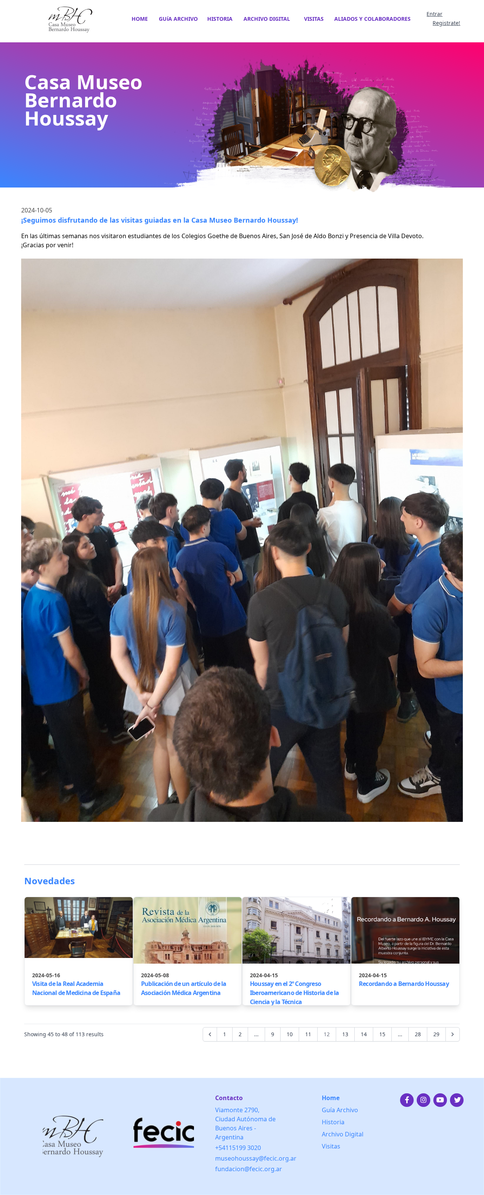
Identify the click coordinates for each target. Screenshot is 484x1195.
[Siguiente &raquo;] (452, 1034)
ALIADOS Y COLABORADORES (372, 18)
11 (308, 1034)
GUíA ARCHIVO (178, 18)
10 (290, 1034)
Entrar (434, 13)
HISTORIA (220, 18)
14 (364, 1034)
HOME (140, 18)
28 (418, 1034)
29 (436, 1034)
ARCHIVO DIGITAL (267, 18)
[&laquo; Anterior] (210, 1034)
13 (345, 1034)
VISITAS (314, 18)
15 (382, 1034)
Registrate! (446, 22)
